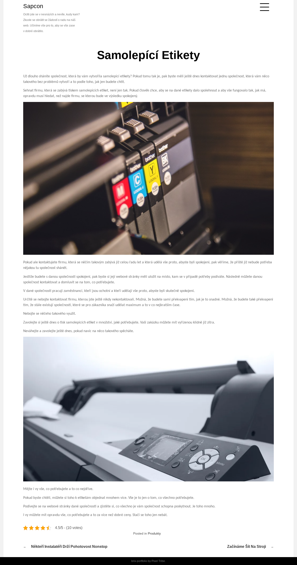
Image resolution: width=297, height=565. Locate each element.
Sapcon (33, 6)
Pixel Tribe (158, 561)
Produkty (154, 533)
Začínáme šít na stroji (246, 547)
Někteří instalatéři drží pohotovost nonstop (69, 547)
